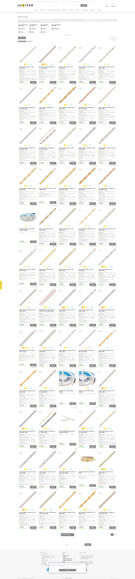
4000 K (29, 64)
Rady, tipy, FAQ (61, 1)
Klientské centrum (66, 555)
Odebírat (88, 544)
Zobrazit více (67, 34)
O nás (96, 1)
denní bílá (28, 226)
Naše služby (67, 1)
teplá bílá (26, 226)
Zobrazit (33, 82)
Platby (64, 561)
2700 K (25, 64)
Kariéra (92, 1)
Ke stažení (83, 1)
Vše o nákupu (36, 1)
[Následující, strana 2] (112, 534)
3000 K (27, 64)
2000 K (43, 64)
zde (63, 565)
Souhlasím (67, 570)
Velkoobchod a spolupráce (53, 1)
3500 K (29, 348)
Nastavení (67, 567)
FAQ (63, 554)
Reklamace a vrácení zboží (44, 1)
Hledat (83, 5)
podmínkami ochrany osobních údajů (81, 547)
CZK (114, 1)
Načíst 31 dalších (67, 534)
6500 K (31, 64)
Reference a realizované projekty (75, 1)
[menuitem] (36, 10)
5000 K (50, 64)
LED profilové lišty (34, 79)
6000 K (110, 145)
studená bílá (30, 226)
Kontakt (88, 1)
